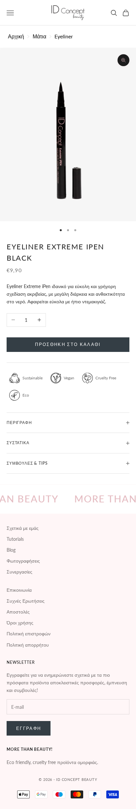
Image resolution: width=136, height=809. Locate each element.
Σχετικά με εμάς (23, 528)
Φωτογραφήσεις (23, 561)
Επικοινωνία (19, 590)
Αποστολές (18, 612)
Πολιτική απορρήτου (28, 645)
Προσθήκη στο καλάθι (68, 344)
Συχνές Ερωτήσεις (26, 601)
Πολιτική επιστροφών (29, 633)
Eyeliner (63, 36)
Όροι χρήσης (20, 622)
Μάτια (39, 36)
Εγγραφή (28, 728)
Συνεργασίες (19, 572)
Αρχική (16, 36)
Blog (11, 550)
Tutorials (15, 539)
